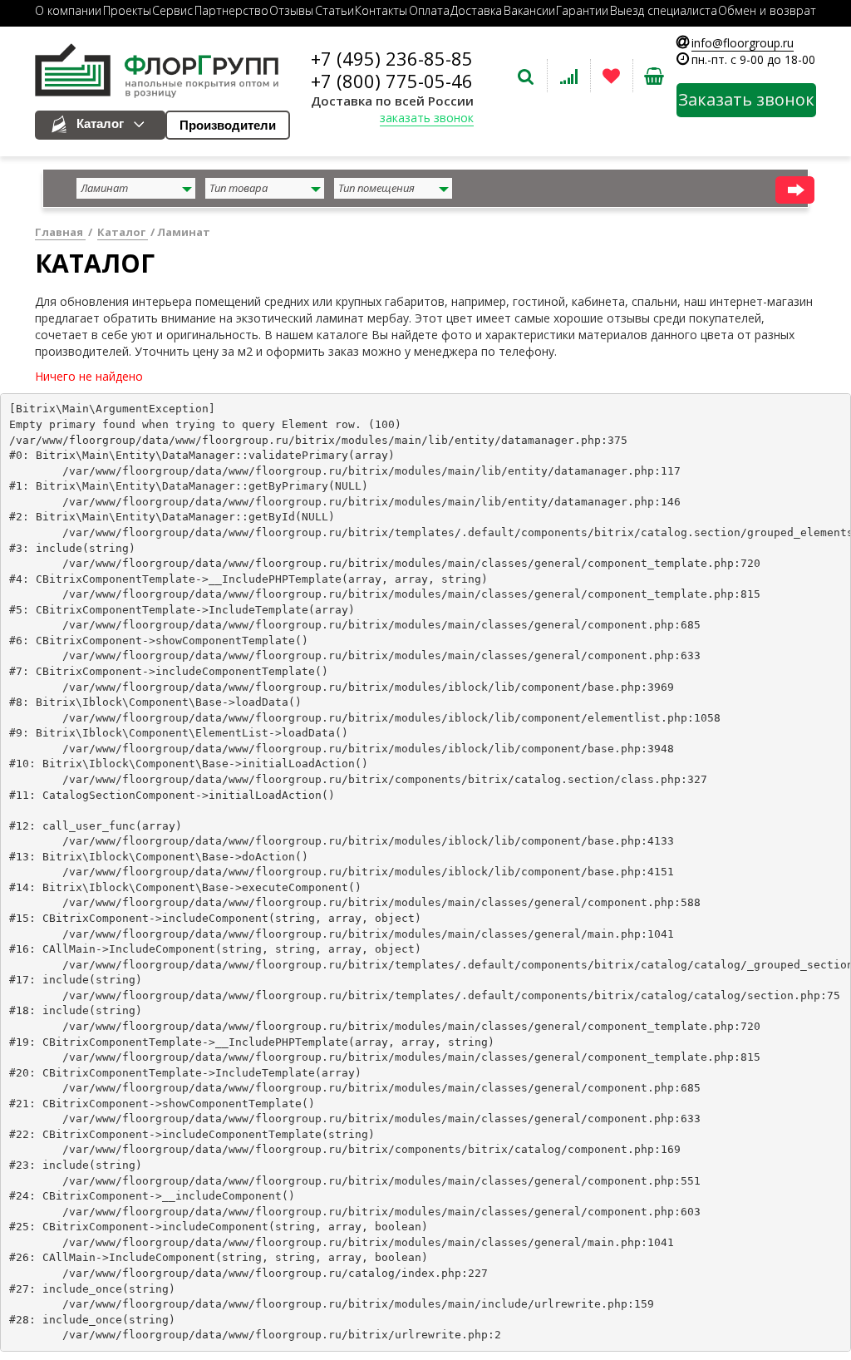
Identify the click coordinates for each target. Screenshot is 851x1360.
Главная (60, 231)
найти (794, 190)
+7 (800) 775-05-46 (392, 80)
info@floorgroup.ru (742, 43)
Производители (228, 125)
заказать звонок (427, 118)
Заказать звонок (746, 99)
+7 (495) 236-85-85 (392, 58)
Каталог (100, 123)
